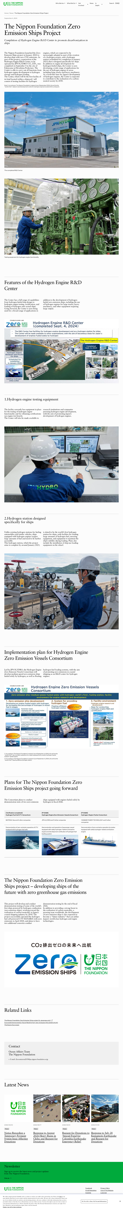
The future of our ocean (11, 1025)
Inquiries (88, 1193)
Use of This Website (106, 1190)
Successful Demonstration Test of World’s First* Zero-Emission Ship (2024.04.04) (31, 1023)
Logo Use (103, 1193)
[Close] (120, 1201)
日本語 (117, 3)
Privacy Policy (105, 1188)
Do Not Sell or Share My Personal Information (94, 1201)
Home (6, 13)
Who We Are (60, 3)
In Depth (97, 4)
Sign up (6, 1178)
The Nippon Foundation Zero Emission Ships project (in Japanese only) (27, 1020)
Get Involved (81, 4)
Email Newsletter (91, 1190)
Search (111, 3)
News (91, 3)
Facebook (88, 1188)
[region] (61, 1201)
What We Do (71, 3)
